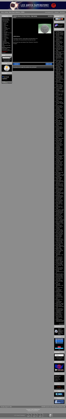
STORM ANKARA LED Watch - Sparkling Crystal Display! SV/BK (60, 246)
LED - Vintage (4, 40)
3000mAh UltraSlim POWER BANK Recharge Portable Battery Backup (60, 320)
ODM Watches (4, 41)
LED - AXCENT (4, 23)
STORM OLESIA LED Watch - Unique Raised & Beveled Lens (60, 79)
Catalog (6, 12)
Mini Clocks (4, 52)
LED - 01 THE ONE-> (5, 22)
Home (2, 12)
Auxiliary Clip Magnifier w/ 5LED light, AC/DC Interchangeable (60, 54)
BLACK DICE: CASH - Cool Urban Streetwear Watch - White (59, 243)
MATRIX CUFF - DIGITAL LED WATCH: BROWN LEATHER (59, 76)
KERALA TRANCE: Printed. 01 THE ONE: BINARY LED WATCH (59, 85)
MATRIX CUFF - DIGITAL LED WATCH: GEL (59, 82)
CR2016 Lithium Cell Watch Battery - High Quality (59, 49)
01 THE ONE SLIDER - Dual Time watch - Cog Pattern (59, 265)
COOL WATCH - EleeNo (6, 49)
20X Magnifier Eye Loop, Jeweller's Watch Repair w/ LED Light (60, 193)
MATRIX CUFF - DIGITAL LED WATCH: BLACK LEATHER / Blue (60, 132)
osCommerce (35, 410)
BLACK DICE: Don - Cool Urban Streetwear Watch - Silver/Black (60, 175)
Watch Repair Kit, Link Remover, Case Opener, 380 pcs (60, 186)
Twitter (59, 391)
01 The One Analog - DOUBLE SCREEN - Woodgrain (59, 88)
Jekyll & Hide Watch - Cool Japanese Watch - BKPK (59, 297)
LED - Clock (4, 26)
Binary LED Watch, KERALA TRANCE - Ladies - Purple (59, 178)
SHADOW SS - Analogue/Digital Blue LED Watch (59, 149)
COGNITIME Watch (5, 21)
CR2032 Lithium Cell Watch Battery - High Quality (59, 204)
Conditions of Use (57, 379)
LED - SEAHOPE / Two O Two (6, 32)
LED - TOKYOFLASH (5, 38)
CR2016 (22, 12)
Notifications (57, 326)
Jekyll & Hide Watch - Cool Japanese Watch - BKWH (59, 281)
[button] (49, 12)
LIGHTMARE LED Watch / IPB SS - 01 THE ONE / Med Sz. (60, 91)
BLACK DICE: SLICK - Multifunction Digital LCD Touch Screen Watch (60, 274)
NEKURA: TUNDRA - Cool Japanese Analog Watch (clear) (59, 66)
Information (57, 373)
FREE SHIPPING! (58, 361)
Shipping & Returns (58, 376)
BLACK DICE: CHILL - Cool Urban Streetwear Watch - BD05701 (59, 216)
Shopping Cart (58, 29)
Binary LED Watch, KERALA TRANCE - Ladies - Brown (59, 236)
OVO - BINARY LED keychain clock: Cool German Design (59, 63)
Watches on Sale (4, 48)
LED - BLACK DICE (5, 25)
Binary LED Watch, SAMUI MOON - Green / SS (60, 58)
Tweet (59, 349)
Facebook (59, 398)
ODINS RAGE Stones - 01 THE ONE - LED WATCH (59, 95)
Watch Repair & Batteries (14, 12)
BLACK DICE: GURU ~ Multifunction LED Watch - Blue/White (60, 223)
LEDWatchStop (37, 409)
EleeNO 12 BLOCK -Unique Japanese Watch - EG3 (60, 306)
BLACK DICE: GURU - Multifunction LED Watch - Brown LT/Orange (60, 240)
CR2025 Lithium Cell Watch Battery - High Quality (59, 207)
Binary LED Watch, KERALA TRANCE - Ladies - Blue (59, 69)
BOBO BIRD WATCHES (6, 20)
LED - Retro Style (4, 31)
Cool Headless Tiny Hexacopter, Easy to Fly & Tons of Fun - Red (60, 46)
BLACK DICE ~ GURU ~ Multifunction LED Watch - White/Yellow (60, 72)
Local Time (57, 383)
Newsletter (4, 73)
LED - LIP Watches (5, 29)
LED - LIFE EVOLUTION (6, 28)
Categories (5, 16)
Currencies (57, 352)
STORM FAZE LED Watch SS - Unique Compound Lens (59, 141)
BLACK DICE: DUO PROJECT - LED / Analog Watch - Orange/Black (60, 219)
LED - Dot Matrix (4, 27)
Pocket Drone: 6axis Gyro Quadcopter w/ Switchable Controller (59, 258)
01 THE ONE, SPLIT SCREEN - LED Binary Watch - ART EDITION (59, 230)
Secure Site (4, 63)
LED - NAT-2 (4, 30)
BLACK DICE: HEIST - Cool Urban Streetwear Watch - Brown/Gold (59, 233)
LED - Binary (4, 24)
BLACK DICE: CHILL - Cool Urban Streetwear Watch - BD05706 (59, 200)
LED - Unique (4, 39)
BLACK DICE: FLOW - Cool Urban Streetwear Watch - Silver (59, 278)
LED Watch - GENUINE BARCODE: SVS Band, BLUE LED (59, 34)
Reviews (56, 22)
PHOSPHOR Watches (5, 42)
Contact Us (56, 380)
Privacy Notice (57, 377)
